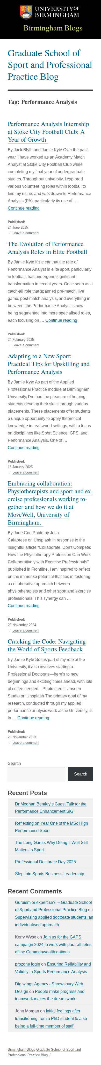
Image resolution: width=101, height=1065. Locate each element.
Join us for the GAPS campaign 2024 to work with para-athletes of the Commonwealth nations (53, 944)
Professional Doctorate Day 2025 (45, 862)
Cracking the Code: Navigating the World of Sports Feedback (47, 645)
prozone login (27, 964)
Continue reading (24, 208)
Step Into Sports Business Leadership (50, 874)
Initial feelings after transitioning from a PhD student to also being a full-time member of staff (51, 1018)
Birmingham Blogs (53, 27)
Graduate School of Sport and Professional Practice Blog (50, 64)
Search (14, 763)
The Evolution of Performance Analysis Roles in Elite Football (48, 248)
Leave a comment (25, 233)
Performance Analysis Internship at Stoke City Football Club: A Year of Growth (48, 131)
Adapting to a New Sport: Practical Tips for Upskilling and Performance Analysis (49, 364)
